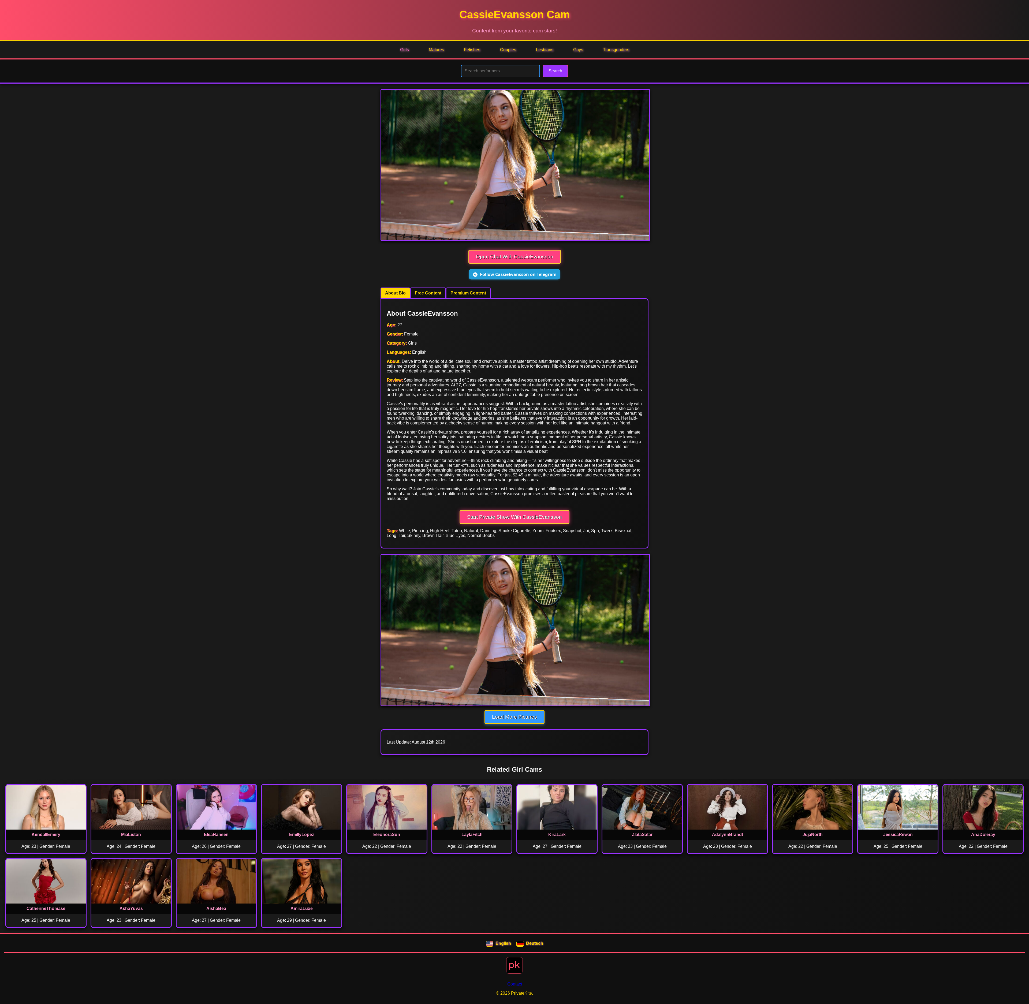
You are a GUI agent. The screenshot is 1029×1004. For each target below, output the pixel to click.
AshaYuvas (131, 908)
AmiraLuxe (301, 908)
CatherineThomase (46, 908)
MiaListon (131, 834)
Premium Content (468, 293)
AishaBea (216, 908)
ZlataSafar (642, 834)
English (503, 943)
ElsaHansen (216, 834)
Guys (578, 49)
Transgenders (616, 49)
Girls (404, 49)
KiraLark (557, 834)
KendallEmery (46, 834)
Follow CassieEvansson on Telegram (518, 274)
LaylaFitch (472, 834)
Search (555, 71)
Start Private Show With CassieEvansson (514, 517)
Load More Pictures (514, 717)
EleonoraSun (386, 834)
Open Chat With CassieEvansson (514, 256)
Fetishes (472, 49)
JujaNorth (813, 834)
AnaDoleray (983, 834)
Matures (436, 49)
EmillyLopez (301, 834)
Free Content (428, 293)
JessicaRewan (898, 834)
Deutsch (534, 943)
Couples (508, 49)
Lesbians (544, 49)
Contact (514, 984)
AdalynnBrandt (727, 834)
